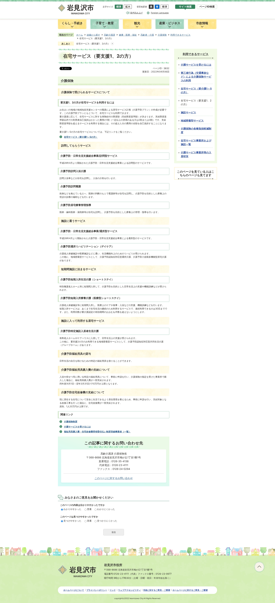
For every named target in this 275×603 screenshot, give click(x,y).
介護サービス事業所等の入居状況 (196, 154)
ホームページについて (73, 590)
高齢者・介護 (147, 34)
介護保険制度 (70, 421)
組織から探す (93, 34)
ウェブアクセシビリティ (129, 590)
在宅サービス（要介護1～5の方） (81, 137)
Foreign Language (160, 12)
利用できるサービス (180, 34)
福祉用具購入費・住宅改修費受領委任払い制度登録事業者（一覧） (97, 431)
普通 (89, 509)
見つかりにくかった (107, 520)
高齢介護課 (109, 34)
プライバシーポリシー (96, 590)
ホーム (79, 34)
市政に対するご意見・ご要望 (156, 590)
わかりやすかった (72, 509)
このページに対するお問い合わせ (114, 478)
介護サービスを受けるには (77, 426)
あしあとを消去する (112, 43)
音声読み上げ (136, 12)
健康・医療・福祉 (128, 34)
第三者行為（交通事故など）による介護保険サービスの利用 (196, 76)
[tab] (185, 6)
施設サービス (188, 112)
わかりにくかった (106, 509)
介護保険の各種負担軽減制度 (196, 130)
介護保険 (162, 34)
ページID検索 (207, 6)
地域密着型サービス (192, 120)
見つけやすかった (72, 520)
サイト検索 (185, 6)
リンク (112, 590)
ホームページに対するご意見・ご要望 (190, 590)
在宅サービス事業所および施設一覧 (196, 142)
